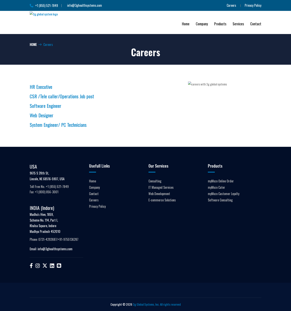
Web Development (159, 193)
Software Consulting (220, 200)
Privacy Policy (253, 5)
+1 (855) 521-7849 (46, 5)
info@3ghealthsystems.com (84, 5)
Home (33, 44)
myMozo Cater (216, 187)
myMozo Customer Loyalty (223, 193)
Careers (231, 5)
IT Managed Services (161, 187)
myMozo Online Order (221, 181)
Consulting (154, 181)
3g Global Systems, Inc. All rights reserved (157, 304)
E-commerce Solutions (162, 200)
